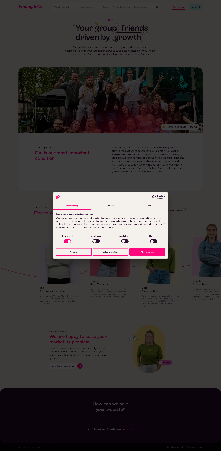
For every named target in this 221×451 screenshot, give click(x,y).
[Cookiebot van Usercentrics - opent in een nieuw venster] (154, 197)
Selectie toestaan (110, 252)
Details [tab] (110, 206)
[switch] (96, 241)
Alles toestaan (147, 252)
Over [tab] (149, 206)
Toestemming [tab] (72, 206)
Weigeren (74, 252)
